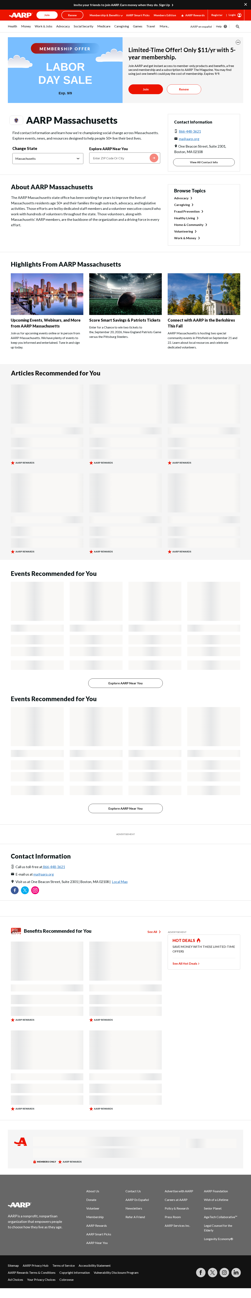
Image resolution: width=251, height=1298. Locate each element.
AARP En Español (137, 1199)
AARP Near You (97, 1243)
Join (146, 89)
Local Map (120, 881)
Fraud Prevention (187, 211)
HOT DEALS (184, 940)
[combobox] (124, 157)
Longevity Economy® (218, 1239)
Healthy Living (184, 218)
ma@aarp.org (189, 139)
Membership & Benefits (105, 15)
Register (217, 15)
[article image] (21, 15)
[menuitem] (12, 28)
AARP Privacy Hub (35, 1265)
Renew (184, 89)
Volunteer (92, 1208)
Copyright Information (74, 1272)
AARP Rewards (195, 15)
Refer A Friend (135, 1217)
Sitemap (13, 1265)
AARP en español (201, 26)
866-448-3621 (190, 131)
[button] (237, 26)
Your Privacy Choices (41, 1279)
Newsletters (134, 1208)
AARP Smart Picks (138, 15)
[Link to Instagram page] (35, 890)
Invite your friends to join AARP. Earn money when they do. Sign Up (122, 5)
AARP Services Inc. (177, 1225)
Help (219, 26)
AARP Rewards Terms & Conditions (31, 1272)
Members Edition (165, 15)
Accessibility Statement (95, 1265)
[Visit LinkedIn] (236, 1272)
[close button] (238, 42)
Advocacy (181, 198)
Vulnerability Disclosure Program (116, 1272)
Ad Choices (15, 1279)
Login (232, 14)
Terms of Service (63, 1265)
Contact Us (133, 1191)
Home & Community (189, 224)
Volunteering (183, 231)
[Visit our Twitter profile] (25, 890)
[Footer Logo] (35, 1205)
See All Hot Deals (185, 963)
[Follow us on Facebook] (15, 890)
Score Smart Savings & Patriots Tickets (124, 320)
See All (152, 932)
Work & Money (185, 238)
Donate (91, 1199)
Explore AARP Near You (108, 149)
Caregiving (182, 205)
